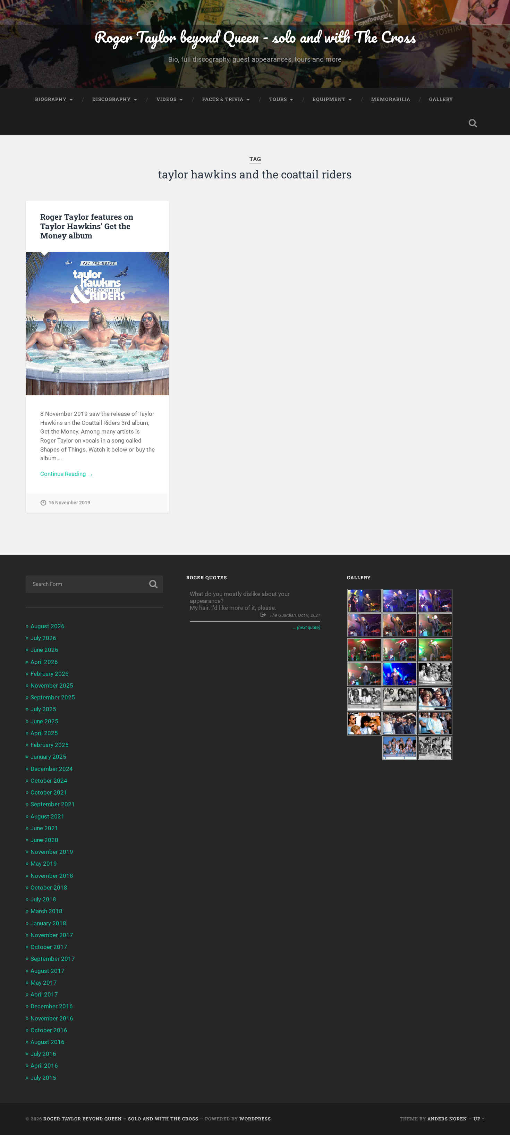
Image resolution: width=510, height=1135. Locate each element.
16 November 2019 (69, 503)
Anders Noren (447, 1118)
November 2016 (52, 1018)
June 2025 (44, 721)
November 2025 (52, 685)
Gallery (441, 99)
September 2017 (53, 958)
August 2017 (48, 970)
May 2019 (44, 863)
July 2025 (43, 709)
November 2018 (52, 875)
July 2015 (43, 1077)
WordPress (255, 1118)
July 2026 (43, 637)
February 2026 (50, 673)
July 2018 (43, 899)
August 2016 (48, 1042)
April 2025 (44, 733)
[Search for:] (94, 584)
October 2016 (49, 1030)
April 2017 (44, 994)
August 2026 (48, 626)
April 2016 (44, 1065)
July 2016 (43, 1053)
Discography (111, 99)
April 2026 (44, 661)
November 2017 (52, 935)
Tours (278, 99)
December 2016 (52, 1006)
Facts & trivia (223, 99)
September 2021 (53, 804)
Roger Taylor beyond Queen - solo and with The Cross (255, 36)
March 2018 (46, 911)
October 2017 (49, 946)
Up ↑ (479, 1118)
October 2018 (49, 887)
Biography (51, 99)
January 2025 (48, 756)
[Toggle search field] (473, 123)
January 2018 (48, 923)
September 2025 (53, 697)
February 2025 (50, 744)
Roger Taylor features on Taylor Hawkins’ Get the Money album (86, 226)
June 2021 (44, 828)
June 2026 (44, 649)
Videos (166, 99)
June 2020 (44, 839)
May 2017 (44, 982)
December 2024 (52, 768)
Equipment (329, 99)
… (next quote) (306, 627)
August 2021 (48, 816)
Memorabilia (390, 99)
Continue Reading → (66, 473)
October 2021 (49, 792)
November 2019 (52, 851)
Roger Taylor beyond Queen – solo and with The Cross (120, 1118)
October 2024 (49, 780)
